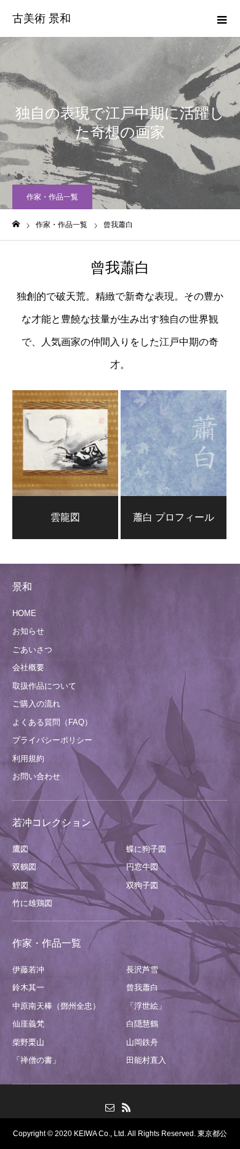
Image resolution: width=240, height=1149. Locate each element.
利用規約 (28, 758)
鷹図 (20, 849)
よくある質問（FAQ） (52, 722)
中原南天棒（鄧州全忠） (56, 1006)
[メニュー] (221, 18)
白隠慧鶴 (142, 1023)
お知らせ (28, 631)
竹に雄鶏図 (32, 903)
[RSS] (126, 1107)
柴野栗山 (28, 1042)
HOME (24, 613)
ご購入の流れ (36, 703)
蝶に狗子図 (146, 849)
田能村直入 (146, 1060)
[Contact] (109, 1107)
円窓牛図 (142, 866)
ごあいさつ (32, 649)
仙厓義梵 (28, 1023)
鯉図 (20, 885)
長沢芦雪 (142, 969)
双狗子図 (142, 885)
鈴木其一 (28, 987)
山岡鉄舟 (142, 1042)
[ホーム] (16, 224)
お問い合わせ (36, 776)
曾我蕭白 (142, 987)
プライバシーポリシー (52, 740)
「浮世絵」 (146, 1006)
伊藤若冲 (28, 969)
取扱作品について (44, 686)
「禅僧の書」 (36, 1060)
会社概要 (28, 667)
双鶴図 (24, 866)
